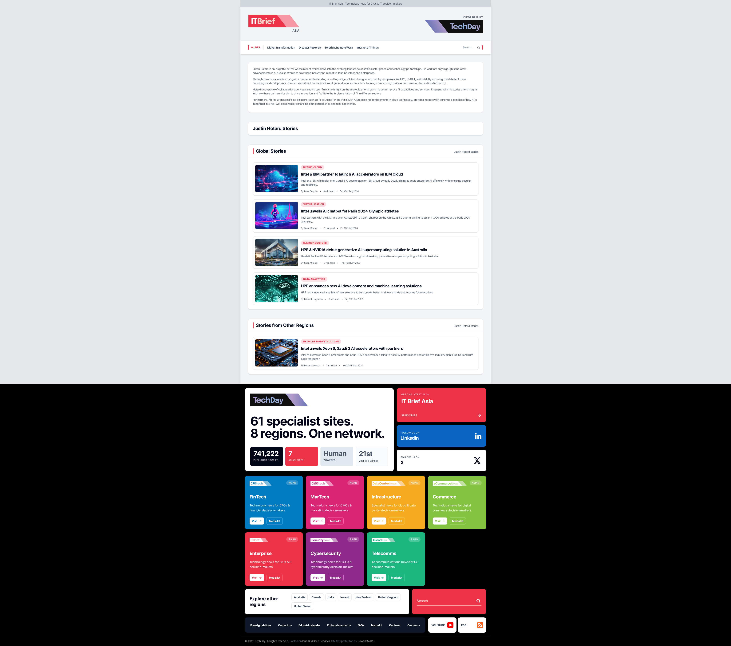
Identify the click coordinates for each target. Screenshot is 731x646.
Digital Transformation (281, 47)
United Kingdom (388, 597)
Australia (299, 597)
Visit (254, 521)
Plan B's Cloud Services (316, 641)
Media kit (274, 521)
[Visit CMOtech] (327, 483)
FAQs (361, 625)
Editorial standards (339, 625)
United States (302, 606)
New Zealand (364, 597)
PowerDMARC (366, 641)
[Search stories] (478, 601)
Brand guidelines (260, 625)
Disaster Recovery (310, 47)
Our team (395, 625)
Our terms (413, 625)
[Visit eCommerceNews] (450, 483)
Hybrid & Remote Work (339, 47)
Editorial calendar (309, 625)
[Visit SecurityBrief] (327, 540)
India (331, 597)
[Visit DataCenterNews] (388, 483)
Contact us (285, 625)
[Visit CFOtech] (266, 483)
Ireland (344, 597)
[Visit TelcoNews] (388, 540)
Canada (316, 597)
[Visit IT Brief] (266, 540)
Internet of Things (368, 47)
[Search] (478, 47)
